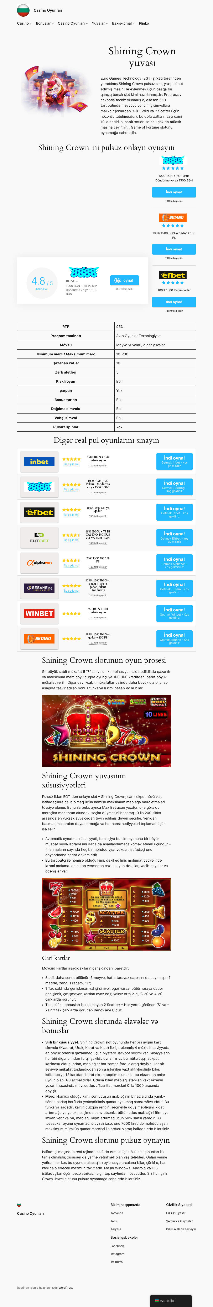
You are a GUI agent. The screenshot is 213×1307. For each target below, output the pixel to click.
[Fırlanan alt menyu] (107, 23)
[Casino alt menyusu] (31, 23)
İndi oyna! (124, 280)
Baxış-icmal (71, 464)
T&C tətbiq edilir (124, 289)
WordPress (66, 1287)
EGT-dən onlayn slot (80, 797)
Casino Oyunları (48, 10)
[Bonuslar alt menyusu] (53, 23)
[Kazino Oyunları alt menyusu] (87, 23)
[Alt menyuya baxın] (134, 23)
